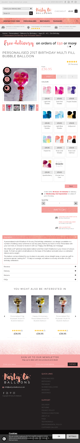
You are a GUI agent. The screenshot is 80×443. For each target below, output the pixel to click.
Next (71, 186)
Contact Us (18, 2)
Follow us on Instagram (75, 2)
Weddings (46, 393)
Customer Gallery (50, 427)
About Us (45, 416)
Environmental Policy (52, 424)
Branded (46, 390)
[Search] (31, 13)
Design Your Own (11, 21)
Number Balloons (50, 387)
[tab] (49, 77)
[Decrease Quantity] (43, 203)
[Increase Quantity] (76, 203)
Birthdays (46, 381)
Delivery (45, 405)
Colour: (45, 82)
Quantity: (45, 200)
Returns (45, 407)
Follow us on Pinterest (72, 2)
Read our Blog (68, 2)
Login (25, 2)
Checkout (60, 11)
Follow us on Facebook (65, 2)
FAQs (44, 419)
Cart (75, 11)
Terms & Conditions (50, 413)
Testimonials (47, 422)
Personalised (48, 378)
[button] (3, 43)
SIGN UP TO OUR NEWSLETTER (40, 358)
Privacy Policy (48, 410)
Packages (46, 384)
